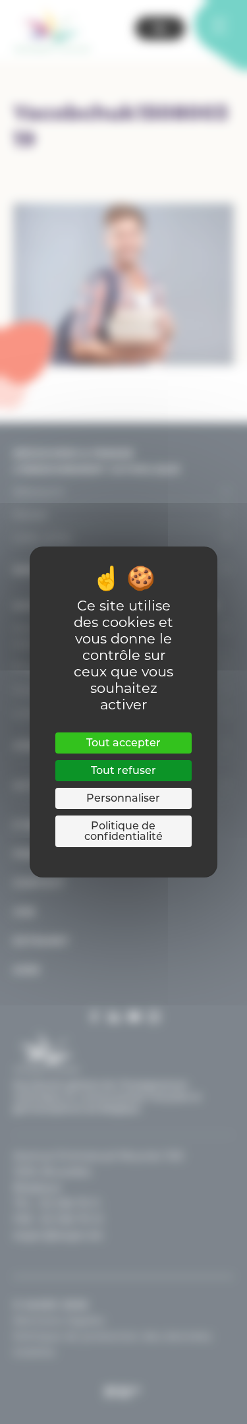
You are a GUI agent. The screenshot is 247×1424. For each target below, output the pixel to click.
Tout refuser (123, 770)
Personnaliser (123, 798)
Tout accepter (123, 742)
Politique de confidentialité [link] (123, 831)
